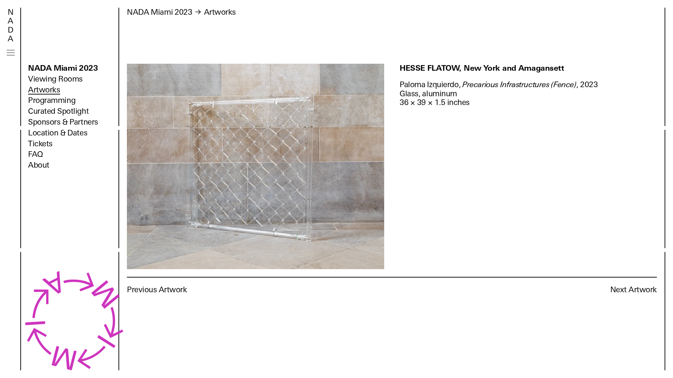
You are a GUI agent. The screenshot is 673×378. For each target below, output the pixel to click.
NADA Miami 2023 (63, 68)
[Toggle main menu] (10, 52)
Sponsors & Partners (63, 122)
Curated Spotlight (58, 111)
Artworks (44, 89)
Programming (51, 100)
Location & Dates (57, 132)
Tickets (40, 143)
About (38, 165)
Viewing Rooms (55, 79)
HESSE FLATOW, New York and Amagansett (482, 68)
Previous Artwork (157, 289)
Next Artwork (633, 289)
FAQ (35, 154)
